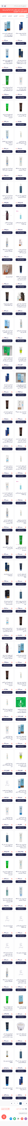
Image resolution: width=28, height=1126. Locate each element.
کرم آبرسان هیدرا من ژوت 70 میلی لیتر (21, 115)
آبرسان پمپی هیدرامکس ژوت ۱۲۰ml (21, 223)
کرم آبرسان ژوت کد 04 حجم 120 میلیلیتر (7, 250)
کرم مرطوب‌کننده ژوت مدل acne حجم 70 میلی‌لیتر (7, 116)
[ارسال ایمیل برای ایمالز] (22, 1118)
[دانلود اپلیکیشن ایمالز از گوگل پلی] (18, 1118)
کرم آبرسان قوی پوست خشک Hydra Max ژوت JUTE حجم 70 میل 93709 (21, 386)
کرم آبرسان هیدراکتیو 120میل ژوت (21, 331)
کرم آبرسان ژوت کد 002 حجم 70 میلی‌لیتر (21, 169)
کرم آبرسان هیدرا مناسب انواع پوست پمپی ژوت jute (22, 251)
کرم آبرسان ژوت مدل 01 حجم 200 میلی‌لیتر (21, 196)
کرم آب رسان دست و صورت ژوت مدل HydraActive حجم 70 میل (21, 89)
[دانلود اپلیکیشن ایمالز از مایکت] (11, 1118)
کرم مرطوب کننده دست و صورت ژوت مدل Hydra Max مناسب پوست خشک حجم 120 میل (7, 35)
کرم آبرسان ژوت (9, 276)
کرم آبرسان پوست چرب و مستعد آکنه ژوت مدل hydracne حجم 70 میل (7, 89)
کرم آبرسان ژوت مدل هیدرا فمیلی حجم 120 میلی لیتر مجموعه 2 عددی (21, 305)
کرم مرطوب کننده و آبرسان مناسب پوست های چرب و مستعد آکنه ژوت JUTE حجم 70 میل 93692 (7, 359)
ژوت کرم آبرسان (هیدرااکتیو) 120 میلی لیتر (21, 143)
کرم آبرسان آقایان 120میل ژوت (8, 223)
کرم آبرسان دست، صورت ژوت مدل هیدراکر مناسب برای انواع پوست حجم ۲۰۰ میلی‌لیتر (7, 197)
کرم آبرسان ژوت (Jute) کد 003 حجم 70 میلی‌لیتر (7, 143)
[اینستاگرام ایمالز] (25, 1118)
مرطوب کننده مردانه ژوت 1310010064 (8, 304)
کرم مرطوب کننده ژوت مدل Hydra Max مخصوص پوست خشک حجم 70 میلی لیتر (7, 62)
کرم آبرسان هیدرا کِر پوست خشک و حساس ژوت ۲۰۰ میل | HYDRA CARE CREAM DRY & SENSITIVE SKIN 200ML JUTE (21, 62)
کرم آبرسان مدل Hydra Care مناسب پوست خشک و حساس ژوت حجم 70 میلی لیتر (21, 278)
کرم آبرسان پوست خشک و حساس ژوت (21, 34)
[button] (3, 1116)
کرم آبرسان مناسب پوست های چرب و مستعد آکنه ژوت (22, 359)
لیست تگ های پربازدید (23, 1113)
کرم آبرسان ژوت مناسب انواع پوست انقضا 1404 (7, 169)
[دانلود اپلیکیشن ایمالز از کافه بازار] (14, 1118)
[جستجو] (2, 6)
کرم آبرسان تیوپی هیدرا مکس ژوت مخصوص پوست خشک (7, 332)
